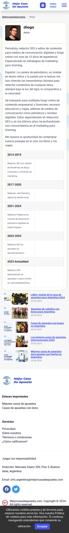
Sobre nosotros (11, 433)
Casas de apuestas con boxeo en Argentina (47, 324)
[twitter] (16, 489)
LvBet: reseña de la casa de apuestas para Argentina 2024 (48, 296)
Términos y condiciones (17, 437)
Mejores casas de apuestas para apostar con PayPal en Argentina (46, 354)
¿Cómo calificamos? (15, 441)
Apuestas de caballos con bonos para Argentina (45, 310)
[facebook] (7, 489)
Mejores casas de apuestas (19, 403)
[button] (53, 5)
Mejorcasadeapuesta (13, 16)
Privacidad (8, 429)
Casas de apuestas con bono (20, 408)
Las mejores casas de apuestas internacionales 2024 (48, 338)
